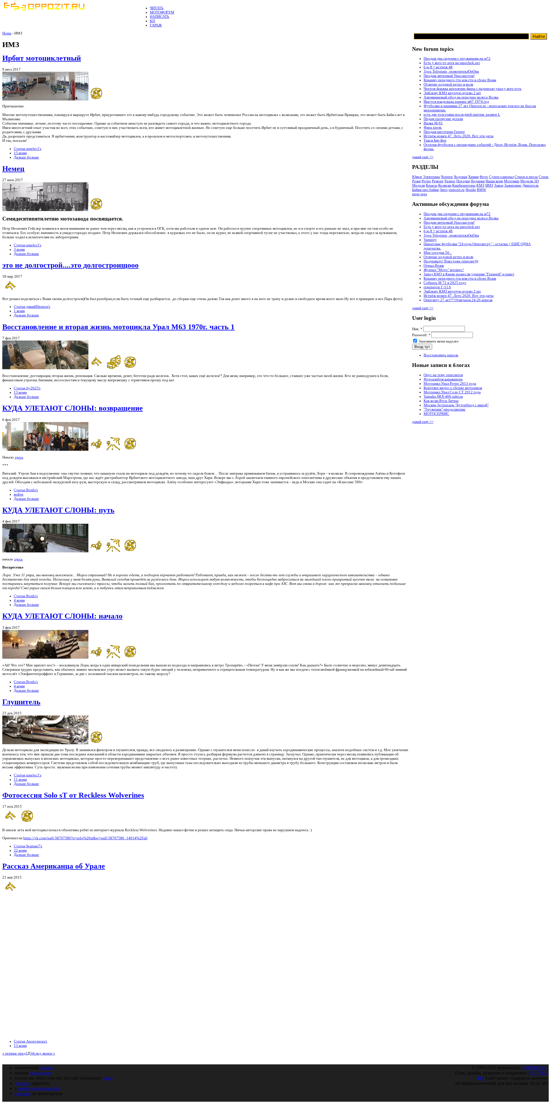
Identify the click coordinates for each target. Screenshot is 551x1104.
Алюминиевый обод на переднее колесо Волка (461, 97)
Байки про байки (425, 190)
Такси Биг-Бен (435, 140)
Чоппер (447, 177)
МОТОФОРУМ (162, 12)
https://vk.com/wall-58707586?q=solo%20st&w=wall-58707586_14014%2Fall (85, 838)
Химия (473, 177)
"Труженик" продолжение (444, 409)
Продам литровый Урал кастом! (449, 76)
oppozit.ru (457, 190)
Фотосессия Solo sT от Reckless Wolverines (73, 795)
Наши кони (494, 181)
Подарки (478, 181)
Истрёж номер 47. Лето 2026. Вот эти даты (459, 136)
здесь (19, 457)
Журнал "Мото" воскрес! (444, 270)
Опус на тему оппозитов (443, 375)
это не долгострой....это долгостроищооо (70, 265)
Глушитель (21, 702)
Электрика (431, 177)
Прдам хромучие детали (443, 119)
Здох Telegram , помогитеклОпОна (451, 71)
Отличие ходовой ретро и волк (448, 84)
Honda (470, 190)
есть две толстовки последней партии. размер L (462, 115)
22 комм (20, 850)
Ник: (417, 329)
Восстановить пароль (441, 355)
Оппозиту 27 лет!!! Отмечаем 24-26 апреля (458, 300)
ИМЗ (489, 185)
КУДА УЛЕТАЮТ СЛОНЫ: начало (62, 616)
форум (46, 1067)
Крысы (431, 185)
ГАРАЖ (156, 25)
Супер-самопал (501, 177)
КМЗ (480, 185)
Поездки (463, 181)
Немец (13, 169)
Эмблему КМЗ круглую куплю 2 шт (452, 93)
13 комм (20, 392)
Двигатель (530, 185)
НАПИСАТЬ (159, 17)
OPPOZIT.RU (534, 1067)
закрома (22, 1083)
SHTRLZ (539, 1072)
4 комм (19, 600)
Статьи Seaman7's (28, 846)
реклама (22, 1093)
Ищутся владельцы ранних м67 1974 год (456, 102)
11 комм (20, 780)
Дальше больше (26, 157)
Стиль (543, 177)
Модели (418, 185)
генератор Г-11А (437, 287)
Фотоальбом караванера (443, 379)
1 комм (19, 311)
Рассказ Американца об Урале (53, 866)
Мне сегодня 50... (438, 253)
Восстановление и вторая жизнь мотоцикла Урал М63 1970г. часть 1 (118, 327)
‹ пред (21, 1053)
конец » (49, 1053)
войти (18, 494)
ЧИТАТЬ (156, 8)
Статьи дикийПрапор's (32, 307)
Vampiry (430, 240)
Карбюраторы (464, 185)
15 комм (20, 153)
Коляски (444, 185)
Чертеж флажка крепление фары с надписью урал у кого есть (472, 89)
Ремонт (438, 181)
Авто (444, 190)
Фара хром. (433, 127)
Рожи (416, 181)
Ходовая (460, 177)
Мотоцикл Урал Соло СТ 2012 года (452, 392)
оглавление (41, 1072)
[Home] (44, 9)
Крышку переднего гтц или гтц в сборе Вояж (460, 80)
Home (6, 33)
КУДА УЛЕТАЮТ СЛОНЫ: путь (58, 510)
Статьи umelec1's (27, 149)
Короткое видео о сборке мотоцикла (453, 388)
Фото (484, 177)
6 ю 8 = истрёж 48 (438, 67)
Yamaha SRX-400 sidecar (443, 397)
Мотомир (511, 181)
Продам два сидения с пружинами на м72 (457, 59)
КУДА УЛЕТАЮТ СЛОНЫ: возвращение (72, 408)
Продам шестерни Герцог (444, 132)
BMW (481, 190)
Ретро (426, 181)
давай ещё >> (422, 157)
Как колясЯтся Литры (441, 401)
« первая (9, 1053)
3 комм (19, 250)
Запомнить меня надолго (438, 341)
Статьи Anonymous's (30, 1041)
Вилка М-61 (433, 123)
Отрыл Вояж (434, 266)
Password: (421, 335)
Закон (498, 185)
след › (38, 1053)
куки (107, 1078)
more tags (419, 194)
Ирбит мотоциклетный (41, 58)
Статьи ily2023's (27, 388)
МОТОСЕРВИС (436, 414)
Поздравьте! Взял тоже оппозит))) (451, 261)
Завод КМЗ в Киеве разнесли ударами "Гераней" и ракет (469, 274)
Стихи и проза (526, 177)
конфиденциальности (39, 1088)
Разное (450, 181)
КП (152, 21)
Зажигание (512, 185)
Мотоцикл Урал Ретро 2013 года (450, 384)
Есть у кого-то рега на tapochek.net (452, 63)
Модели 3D (529, 181)
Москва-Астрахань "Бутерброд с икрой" (456, 405)
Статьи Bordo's (26, 490)
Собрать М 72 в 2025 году (445, 283)
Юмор (417, 177)
